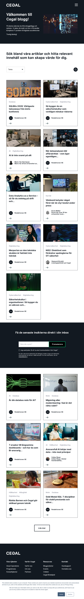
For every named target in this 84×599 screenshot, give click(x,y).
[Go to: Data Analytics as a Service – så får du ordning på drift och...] (23, 197)
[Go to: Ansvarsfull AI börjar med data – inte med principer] (60, 445)
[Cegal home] (13, 5)
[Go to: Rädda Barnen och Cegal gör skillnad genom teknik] (23, 494)
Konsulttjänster (11, 572)
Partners (28, 572)
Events (45, 569)
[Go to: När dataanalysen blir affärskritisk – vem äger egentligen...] (60, 150)
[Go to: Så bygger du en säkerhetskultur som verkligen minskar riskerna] (60, 103)
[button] (76, 69)
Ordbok (46, 572)
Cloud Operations (12, 566)
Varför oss (28, 566)
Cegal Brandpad (49, 575)
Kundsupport (66, 566)
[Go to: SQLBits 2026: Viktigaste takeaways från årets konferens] (23, 103)
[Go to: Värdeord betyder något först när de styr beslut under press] (60, 197)
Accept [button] (61, 594)
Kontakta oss (66, 569)
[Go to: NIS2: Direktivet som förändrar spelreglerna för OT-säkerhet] (60, 247)
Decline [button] (70, 594)
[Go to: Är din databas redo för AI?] (23, 397)
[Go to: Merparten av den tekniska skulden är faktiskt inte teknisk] (23, 247)
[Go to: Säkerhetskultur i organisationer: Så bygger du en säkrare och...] (23, 296)
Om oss (27, 569)
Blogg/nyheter (48, 566)
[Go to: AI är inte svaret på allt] (23, 150)
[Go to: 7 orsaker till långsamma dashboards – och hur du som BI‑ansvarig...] (23, 445)
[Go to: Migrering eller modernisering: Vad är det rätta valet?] (60, 397)
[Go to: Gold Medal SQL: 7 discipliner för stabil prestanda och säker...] (60, 494)
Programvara (11, 569)
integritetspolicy (23, 357)
